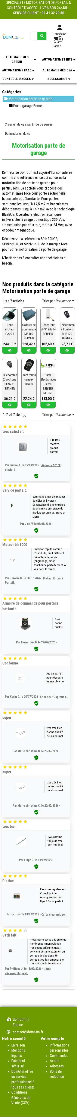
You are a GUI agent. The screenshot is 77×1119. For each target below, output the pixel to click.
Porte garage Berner (28, 106)
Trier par (56, 301)
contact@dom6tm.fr (28, 1032)
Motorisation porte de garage (30, 99)
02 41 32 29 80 (52, 13)
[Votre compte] (59, 29)
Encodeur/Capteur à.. (54, 697)
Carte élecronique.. (53, 914)
